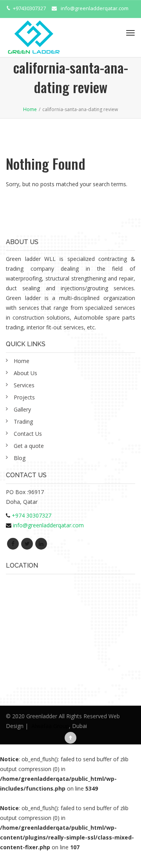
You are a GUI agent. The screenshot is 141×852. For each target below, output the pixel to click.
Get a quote (29, 445)
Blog (19, 458)
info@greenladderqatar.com (94, 8)
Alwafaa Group (50, 726)
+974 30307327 (31, 515)
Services (24, 385)
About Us (25, 373)
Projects (24, 397)
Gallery (22, 409)
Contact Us (28, 433)
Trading (23, 421)
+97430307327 (29, 8)
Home (21, 361)
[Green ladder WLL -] (33, 33)
